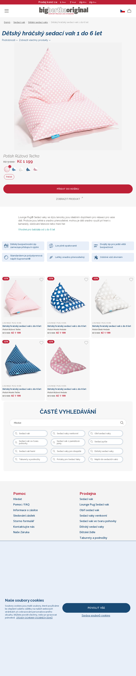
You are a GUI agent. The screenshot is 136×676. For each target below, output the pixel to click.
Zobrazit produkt (68, 199)
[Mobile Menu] (6, 11)
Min (85, 2)
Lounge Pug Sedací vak (94, 504)
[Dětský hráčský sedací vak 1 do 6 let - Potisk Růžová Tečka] (23, 298)
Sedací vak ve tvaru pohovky (98, 521)
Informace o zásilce (25, 510)
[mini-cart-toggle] (129, 11)
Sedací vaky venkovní (93, 515)
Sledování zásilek (24, 515)
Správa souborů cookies (96, 615)
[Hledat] (122, 422)
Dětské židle (87, 532)
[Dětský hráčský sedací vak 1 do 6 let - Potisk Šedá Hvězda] (113, 298)
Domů (7, 22)
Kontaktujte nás (23, 527)
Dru (94, 2)
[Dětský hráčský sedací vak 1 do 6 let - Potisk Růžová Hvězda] (68, 361)
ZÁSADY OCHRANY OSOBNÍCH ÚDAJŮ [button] (34, 617)
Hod (74, 2)
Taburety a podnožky (93, 538)
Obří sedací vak (89, 510)
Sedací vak (86, 499)
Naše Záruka (21, 532)
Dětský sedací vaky (92, 527)
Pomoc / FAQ (21, 504)
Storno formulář (23, 521)
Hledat (17, 499)
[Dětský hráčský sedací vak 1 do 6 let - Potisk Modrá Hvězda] (68, 298)
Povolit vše (96, 607)
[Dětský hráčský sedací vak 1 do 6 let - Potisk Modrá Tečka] (23, 361)
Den (64, 2)
